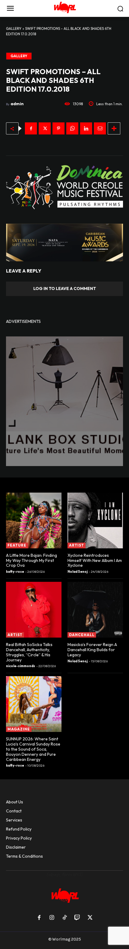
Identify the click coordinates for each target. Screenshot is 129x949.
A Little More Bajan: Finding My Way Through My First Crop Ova (31, 560)
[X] (45, 128)
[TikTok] (64, 918)
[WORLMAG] (64, 8)
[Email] (100, 128)
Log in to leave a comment (64, 288)
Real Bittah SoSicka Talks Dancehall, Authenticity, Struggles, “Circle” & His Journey (29, 652)
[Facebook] (31, 128)
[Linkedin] (86, 128)
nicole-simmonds (20, 666)
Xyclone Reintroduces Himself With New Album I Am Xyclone (95, 560)
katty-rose (15, 571)
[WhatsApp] (72, 128)
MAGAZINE (19, 729)
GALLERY (13, 28)
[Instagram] (51, 918)
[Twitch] (77, 918)
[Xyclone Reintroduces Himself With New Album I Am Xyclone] (95, 520)
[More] (114, 128)
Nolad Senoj (78, 571)
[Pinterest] (58, 128)
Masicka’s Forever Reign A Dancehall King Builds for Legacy (92, 649)
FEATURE (17, 545)
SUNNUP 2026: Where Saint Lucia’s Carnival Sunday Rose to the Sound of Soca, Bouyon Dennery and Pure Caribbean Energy (33, 749)
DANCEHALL (81, 634)
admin (17, 103)
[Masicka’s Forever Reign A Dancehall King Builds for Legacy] (95, 610)
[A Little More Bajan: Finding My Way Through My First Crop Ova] (34, 520)
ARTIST (76, 545)
